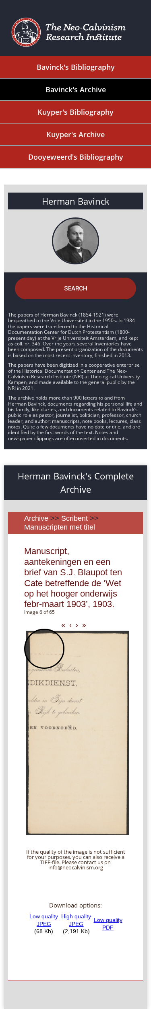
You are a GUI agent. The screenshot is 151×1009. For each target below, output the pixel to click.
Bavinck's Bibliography (76, 67)
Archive (36, 518)
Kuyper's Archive (75, 134)
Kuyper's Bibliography (75, 112)
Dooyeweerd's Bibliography (75, 157)
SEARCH (75, 288)
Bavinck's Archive (76, 89)
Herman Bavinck (76, 201)
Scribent (74, 518)
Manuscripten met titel (59, 527)
